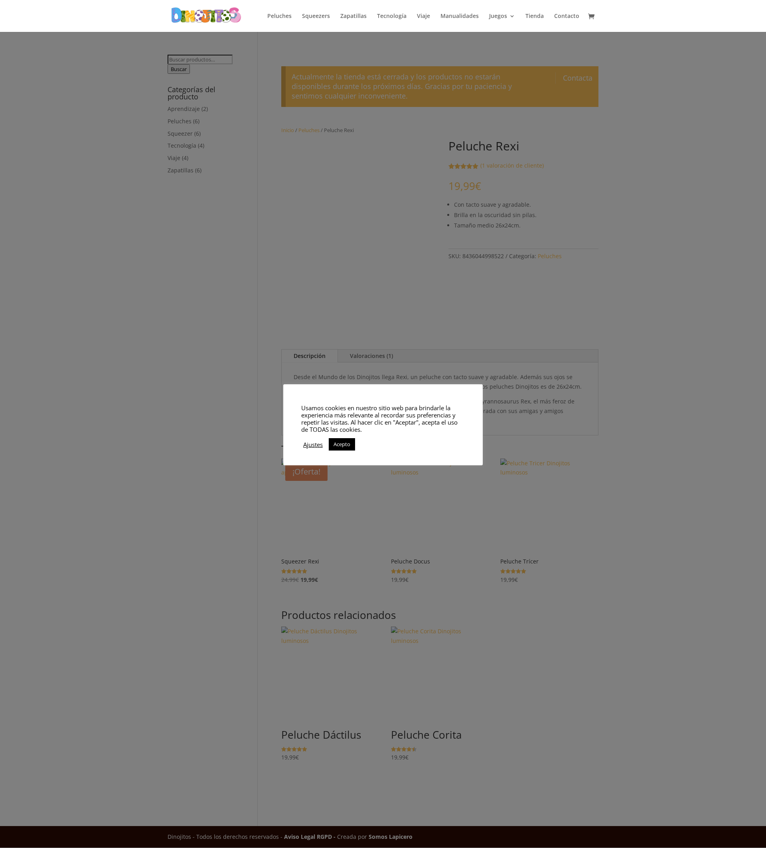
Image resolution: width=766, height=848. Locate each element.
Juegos (498, 16)
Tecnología (392, 16)
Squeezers (316, 16)
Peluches (279, 16)
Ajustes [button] (313, 444)
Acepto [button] (342, 444)
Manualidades (459, 16)
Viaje (423, 16)
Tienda (534, 16)
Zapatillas (353, 16)
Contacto (566, 16)
